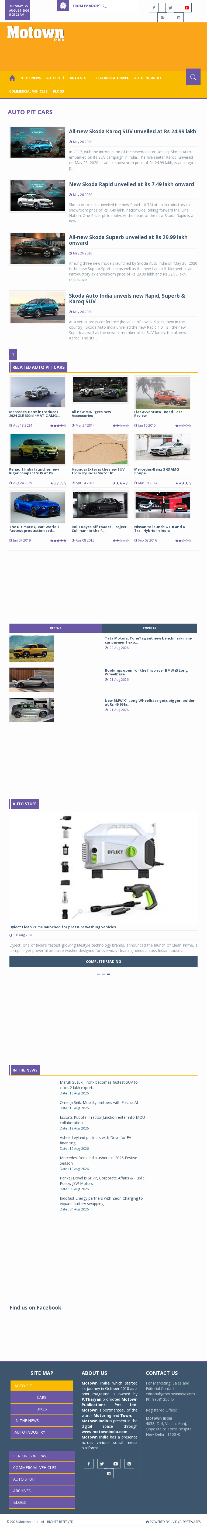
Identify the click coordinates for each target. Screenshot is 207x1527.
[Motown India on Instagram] (162, 17)
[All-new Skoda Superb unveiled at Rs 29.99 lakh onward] (37, 248)
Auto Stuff (80, 78)
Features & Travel (112, 78)
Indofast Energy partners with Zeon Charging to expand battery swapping (101, 1201)
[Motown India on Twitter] (170, 7)
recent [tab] (55, 628)
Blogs (58, 91)
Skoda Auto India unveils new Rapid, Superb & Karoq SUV (127, 298)
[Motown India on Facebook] (154, 7)
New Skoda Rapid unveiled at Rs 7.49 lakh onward (131, 184)
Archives (22, 1490)
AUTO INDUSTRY (147, 78)
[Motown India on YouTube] (187, 7)
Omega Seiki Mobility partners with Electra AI (99, 1102)
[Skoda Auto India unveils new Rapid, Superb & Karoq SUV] (37, 306)
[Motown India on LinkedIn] (179, 17)
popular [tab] (150, 628)
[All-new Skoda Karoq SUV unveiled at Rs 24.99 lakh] (37, 141)
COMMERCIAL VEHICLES (28, 91)
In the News (30, 78)
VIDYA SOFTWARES (186, 1521)
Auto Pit (23, 1385)
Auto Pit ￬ (55, 78)
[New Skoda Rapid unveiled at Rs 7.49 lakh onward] (37, 195)
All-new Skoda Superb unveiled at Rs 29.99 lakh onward (128, 240)
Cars (41, 1397)
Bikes (41, 1409)
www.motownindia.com (104, 1431)
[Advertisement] (104, 54)
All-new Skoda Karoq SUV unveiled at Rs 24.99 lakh (132, 131)
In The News (25, 1070)
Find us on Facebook (35, 1307)
